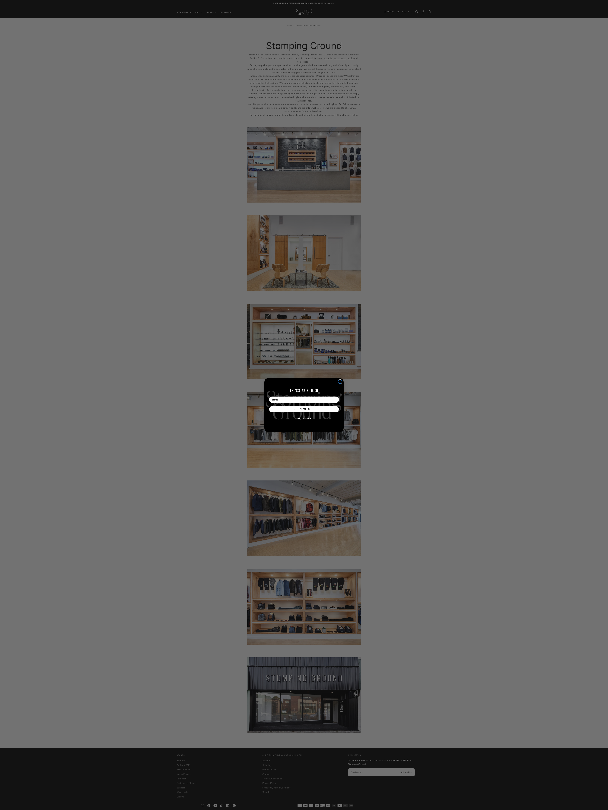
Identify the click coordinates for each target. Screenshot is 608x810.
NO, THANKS (304, 419)
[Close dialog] (340, 382)
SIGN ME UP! (304, 409)
